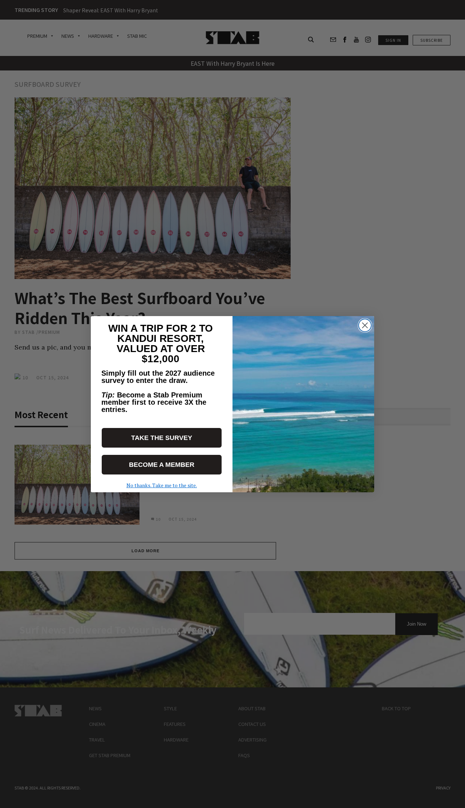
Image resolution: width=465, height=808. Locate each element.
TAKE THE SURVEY (161, 437)
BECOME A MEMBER (161, 464)
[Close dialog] (365, 325)
